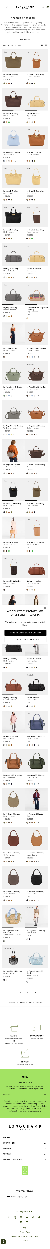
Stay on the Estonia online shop (25, 640)
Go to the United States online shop (25, 633)
